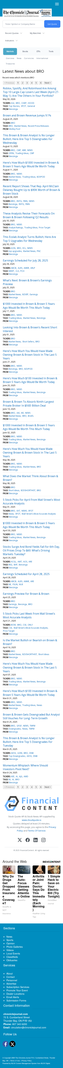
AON (13, 248)
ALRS (20, 268)
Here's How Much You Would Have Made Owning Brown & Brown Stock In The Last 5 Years (30, 354)
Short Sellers (28, 341)
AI (17, 776)
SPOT (23, 106)
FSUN (15, 584)
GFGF (19, 725)
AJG (20, 776)
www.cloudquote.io (31, 820)
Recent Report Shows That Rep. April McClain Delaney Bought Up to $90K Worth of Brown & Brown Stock (31, 190)
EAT (18, 510)
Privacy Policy (27, 1060)
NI (10, 779)
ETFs (38, 51)
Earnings (34, 294)
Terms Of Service (37, 830)
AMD (26, 776)
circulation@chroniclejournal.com (28, 1027)
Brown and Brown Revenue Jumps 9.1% (27, 115)
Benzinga (13, 109)
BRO (18, 103)
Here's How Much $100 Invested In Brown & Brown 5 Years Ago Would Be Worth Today (30, 380)
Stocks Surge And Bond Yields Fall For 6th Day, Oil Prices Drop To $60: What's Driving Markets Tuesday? (31, 550)
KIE (22, 412)
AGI (12, 103)
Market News (20, 126)
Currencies (29, 58)
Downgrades (15, 728)
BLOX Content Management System (24, 1063)
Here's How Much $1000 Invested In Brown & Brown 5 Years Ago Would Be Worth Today (31, 164)
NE (10, 584)
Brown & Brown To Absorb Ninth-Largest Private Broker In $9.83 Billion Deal (28, 403)
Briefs (30, 415)
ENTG (19, 201)
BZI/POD (41, 176)
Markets (10, 51)
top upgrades (15, 251)
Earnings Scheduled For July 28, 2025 (25, 260)
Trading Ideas (22, 153)
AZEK (19, 753)
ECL (24, 248)
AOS (25, 561)
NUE (21, 584)
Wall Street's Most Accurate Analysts (39, 513)
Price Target (44, 227)
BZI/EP (25, 294)
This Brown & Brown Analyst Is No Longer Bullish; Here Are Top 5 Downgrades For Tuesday (29, 742)
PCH (22, 271)
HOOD (31, 103)
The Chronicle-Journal (23, 1058)
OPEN (11, 153)
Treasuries (10, 63)
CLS (17, 271)
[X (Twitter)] (19, 840)
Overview (10, 58)
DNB (31, 753)
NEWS (30, 150)
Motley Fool (14, 129)
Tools (51, 51)
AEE (12, 776)
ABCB (13, 268)
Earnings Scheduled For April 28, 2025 (26, 574)
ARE (30, 561)
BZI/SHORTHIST (28, 490)
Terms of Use (15, 1060)
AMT (20, 561)
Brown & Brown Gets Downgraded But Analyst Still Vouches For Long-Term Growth (31, 716)
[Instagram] (43, 840)
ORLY (30, 624)
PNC (39, 251)
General (31, 106)
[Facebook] (27, 840)
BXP (15, 564)
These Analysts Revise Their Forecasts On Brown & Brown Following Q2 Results (29, 215)
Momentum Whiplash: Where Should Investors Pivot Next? (25, 767)
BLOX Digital (45, 1063)
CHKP (24, 103)
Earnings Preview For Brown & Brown (26, 594)
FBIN (25, 201)
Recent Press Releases (38, 126)
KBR (24, 150)
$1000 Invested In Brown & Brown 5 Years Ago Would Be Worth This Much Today (29, 305)
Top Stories (14, 106)
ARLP (32, 268)
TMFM (32, 725)
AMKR (26, 268)
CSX (24, 624)
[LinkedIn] (35, 840)
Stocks (25, 51)
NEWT (11, 271)
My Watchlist (35, 33)
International (42, 58)
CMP (19, 150)
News (19, 58)
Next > (48, 82)
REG (10, 564)
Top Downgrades (17, 756)
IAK (18, 412)
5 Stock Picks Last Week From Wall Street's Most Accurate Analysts (29, 615)
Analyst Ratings (16, 227)
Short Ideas (14, 490)
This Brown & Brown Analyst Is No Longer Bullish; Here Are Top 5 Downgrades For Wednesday (29, 139)
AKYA (13, 753)
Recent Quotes (11, 33)
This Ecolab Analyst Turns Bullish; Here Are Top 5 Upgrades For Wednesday (29, 238)
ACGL (13, 561)
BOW (13, 624)
